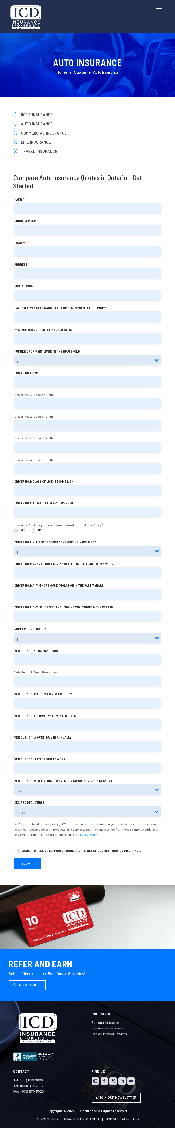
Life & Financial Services (109, 1034)
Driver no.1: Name (27, 373)
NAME (19, 199)
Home (62, 72)
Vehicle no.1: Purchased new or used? (43, 694)
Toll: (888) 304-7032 (28, 1086)
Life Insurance (36, 142)
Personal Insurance (105, 1023)
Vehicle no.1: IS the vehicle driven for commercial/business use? (64, 781)
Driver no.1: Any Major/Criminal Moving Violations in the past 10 (63, 607)
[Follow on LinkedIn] (122, 1081)
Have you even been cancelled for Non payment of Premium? (60, 308)
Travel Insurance (39, 151)
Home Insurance (37, 114)
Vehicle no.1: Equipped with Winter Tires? (46, 716)
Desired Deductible (29, 802)
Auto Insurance (37, 123)
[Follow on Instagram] (95, 1081)
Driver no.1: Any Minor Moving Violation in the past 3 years (59, 585)
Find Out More (29, 985)
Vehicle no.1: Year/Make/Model (37, 651)
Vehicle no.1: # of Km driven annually (42, 737)
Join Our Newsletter (118, 1097)
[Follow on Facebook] (104, 1081)
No (40, 530)
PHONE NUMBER (25, 221)
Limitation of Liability (122, 1119)
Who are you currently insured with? (43, 329)
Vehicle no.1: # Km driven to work (39, 759)
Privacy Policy (87, 835)
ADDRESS (21, 264)
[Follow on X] (113, 1081)
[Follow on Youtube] (131, 1081)
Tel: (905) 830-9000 (28, 1080)
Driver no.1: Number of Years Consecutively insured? (55, 542)
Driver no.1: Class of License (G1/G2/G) (43, 481)
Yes (23, 530)
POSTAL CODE (24, 286)
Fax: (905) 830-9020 (28, 1091)
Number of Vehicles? (30, 629)
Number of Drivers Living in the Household (47, 351)
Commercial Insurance (44, 132)
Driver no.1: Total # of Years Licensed (43, 503)
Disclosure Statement (82, 1119)
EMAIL (19, 243)
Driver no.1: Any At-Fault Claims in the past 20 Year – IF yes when (63, 564)
